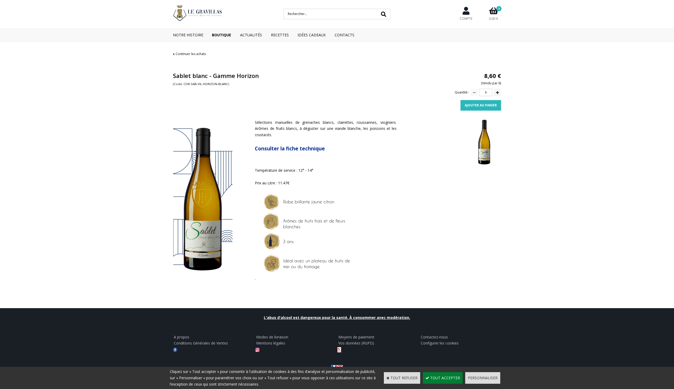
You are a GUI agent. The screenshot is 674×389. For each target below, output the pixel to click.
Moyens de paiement (356, 336)
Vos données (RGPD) (356, 343)
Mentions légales (270, 343)
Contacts (344, 34)
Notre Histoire (188, 34)
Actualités (251, 34)
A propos (181, 336)
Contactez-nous (434, 336)
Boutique (221, 34)
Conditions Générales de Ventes (201, 343)
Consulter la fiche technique (290, 148)
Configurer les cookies (440, 343)
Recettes (280, 34)
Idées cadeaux (312, 34)
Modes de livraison (272, 336)
